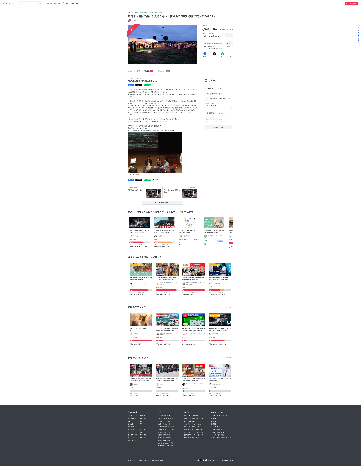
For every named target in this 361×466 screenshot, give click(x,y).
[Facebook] (204, 53)
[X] (214, 53)
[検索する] (40, 3)
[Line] (222, 53)
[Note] (230, 53)
